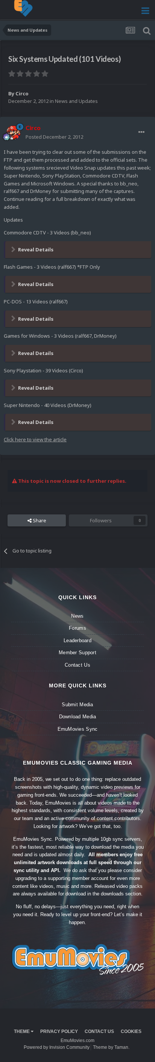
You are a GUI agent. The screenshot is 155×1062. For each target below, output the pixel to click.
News (77, 616)
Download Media (77, 716)
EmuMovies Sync (78, 729)
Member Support (77, 652)
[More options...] (141, 132)
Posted (54, 136)
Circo (22, 93)
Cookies (131, 1031)
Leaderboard (77, 640)
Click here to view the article (35, 439)
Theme (22, 1031)
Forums (77, 628)
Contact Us (77, 665)
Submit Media (77, 704)
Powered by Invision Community (57, 1047)
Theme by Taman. (111, 1047)
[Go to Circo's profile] (13, 132)
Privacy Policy (59, 1031)
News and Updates (76, 101)
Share (39, 520)
